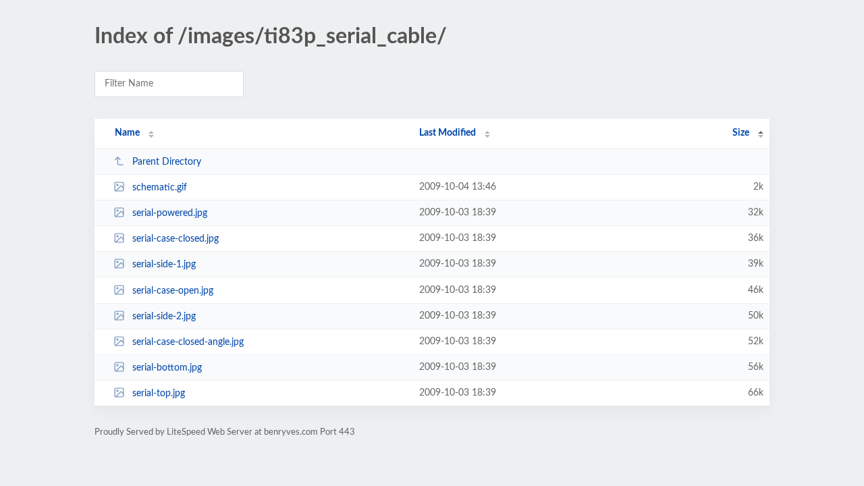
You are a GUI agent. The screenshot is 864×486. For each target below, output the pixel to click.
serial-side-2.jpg (164, 316)
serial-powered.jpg (169, 213)
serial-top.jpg (158, 393)
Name (127, 133)
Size (740, 133)
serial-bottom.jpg (167, 368)
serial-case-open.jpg (172, 291)
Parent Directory (166, 162)
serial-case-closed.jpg (175, 239)
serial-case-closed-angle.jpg (188, 342)
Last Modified (447, 133)
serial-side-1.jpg (164, 264)
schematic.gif (159, 187)
